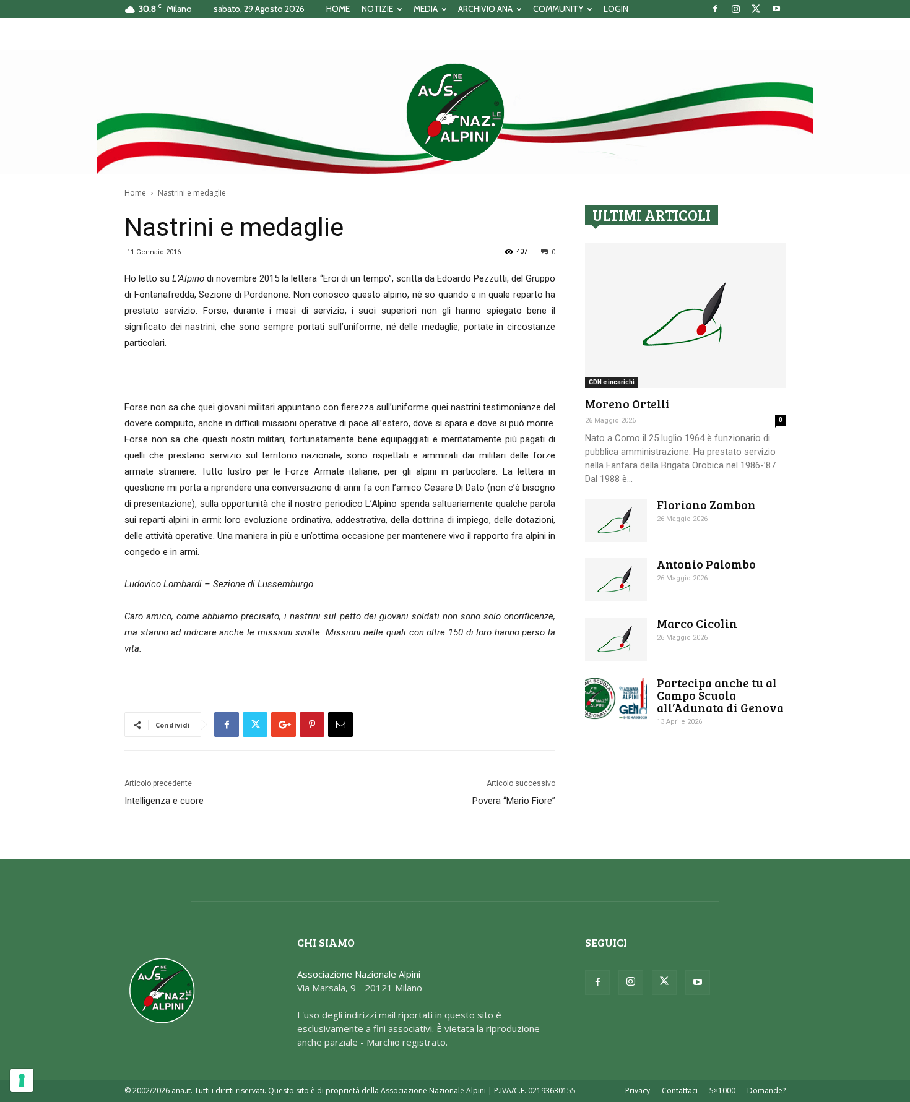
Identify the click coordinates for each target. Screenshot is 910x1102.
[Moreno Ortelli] (685, 315)
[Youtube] (776, 8)
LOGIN (616, 8)
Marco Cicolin (697, 623)
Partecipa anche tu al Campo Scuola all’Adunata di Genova (720, 695)
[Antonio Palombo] (616, 579)
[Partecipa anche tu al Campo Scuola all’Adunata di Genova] (616, 698)
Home (135, 192)
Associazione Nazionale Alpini (358, 974)
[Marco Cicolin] (616, 639)
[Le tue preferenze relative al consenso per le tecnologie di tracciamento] (21, 1080)
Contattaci (680, 1090)
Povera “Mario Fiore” (513, 800)
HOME (338, 8)
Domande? (766, 1090)
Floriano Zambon (706, 504)
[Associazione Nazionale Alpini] (455, 112)
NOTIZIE (377, 8)
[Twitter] (756, 8)
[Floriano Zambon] (616, 520)
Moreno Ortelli (627, 403)
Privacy (637, 1090)
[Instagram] (735, 8)
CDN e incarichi (612, 382)
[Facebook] (715, 8)
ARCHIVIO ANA (485, 8)
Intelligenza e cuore (164, 800)
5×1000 (722, 1090)
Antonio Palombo (706, 564)
